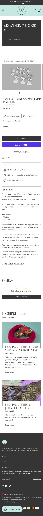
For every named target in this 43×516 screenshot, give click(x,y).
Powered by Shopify (8, 502)
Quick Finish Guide (19, 170)
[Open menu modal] (3, 10)
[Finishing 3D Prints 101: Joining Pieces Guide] (21, 393)
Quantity (5, 127)
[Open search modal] (35, 10)
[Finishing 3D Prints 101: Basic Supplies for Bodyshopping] (21, 335)
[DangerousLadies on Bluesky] (10, 486)
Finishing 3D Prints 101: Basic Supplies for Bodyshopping (21, 348)
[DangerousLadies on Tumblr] (6, 486)
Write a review (21, 297)
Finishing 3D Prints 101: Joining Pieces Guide (18, 406)
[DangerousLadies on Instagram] (3, 486)
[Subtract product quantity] (4, 131)
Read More (34, 175)
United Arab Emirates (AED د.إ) (13, 494)
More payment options (21, 152)
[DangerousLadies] (21, 10)
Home (6, 59)
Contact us (19, 180)
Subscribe (37, 479)
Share (7, 158)
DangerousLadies (19, 497)
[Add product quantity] (10, 131)
